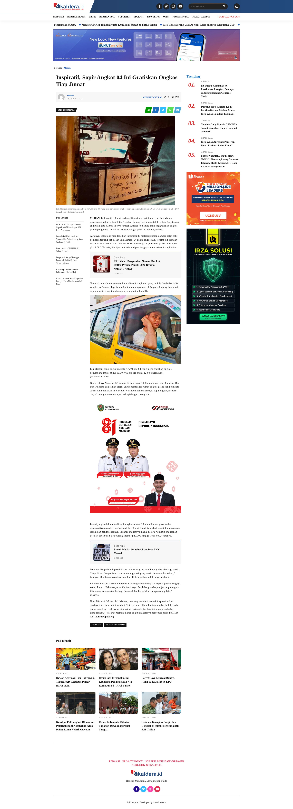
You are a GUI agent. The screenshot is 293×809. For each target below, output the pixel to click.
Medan (67, 68)
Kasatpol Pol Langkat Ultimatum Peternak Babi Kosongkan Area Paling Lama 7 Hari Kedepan (75, 726)
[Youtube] (179, 6)
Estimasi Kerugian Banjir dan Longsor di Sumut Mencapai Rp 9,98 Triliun (160, 726)
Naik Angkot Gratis (115, 625)
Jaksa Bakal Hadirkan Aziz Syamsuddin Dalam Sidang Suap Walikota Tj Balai (69, 239)
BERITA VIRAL (107, 16)
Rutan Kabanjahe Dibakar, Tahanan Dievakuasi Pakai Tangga (114, 726)
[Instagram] (172, 6)
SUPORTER (124, 16)
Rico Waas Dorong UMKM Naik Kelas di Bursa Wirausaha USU (167, 24)
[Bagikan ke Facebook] (156, 110)
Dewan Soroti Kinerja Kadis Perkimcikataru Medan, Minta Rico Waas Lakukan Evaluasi (218, 110)
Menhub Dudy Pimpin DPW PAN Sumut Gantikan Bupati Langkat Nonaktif (219, 128)
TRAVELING (153, 16)
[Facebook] (158, 6)
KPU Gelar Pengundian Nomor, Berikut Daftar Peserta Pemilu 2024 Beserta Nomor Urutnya (137, 265)
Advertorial (181, 16)
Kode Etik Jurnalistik (147, 765)
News (153, 97)
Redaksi (114, 761)
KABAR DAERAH (201, 16)
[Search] (224, 6)
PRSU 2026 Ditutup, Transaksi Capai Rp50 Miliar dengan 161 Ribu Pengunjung (68, 227)
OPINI (166, 16)
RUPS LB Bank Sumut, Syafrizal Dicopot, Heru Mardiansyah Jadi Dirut (69, 281)
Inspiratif (96, 625)
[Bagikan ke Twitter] (163, 110)
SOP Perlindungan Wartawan (164, 761)
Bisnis (92, 16)
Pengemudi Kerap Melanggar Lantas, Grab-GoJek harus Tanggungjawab (68, 260)
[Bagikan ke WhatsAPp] (170, 110)
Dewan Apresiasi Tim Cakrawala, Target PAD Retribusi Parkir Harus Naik (75, 681)
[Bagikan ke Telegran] (177, 110)
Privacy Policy (132, 761)
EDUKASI (138, 16)
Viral (159, 97)
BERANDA (58, 16)
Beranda (58, 68)
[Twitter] (165, 6)
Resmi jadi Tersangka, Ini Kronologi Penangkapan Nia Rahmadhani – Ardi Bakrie (115, 681)
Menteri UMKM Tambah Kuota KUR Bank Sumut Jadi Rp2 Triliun (87, 24)
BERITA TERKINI (76, 16)
